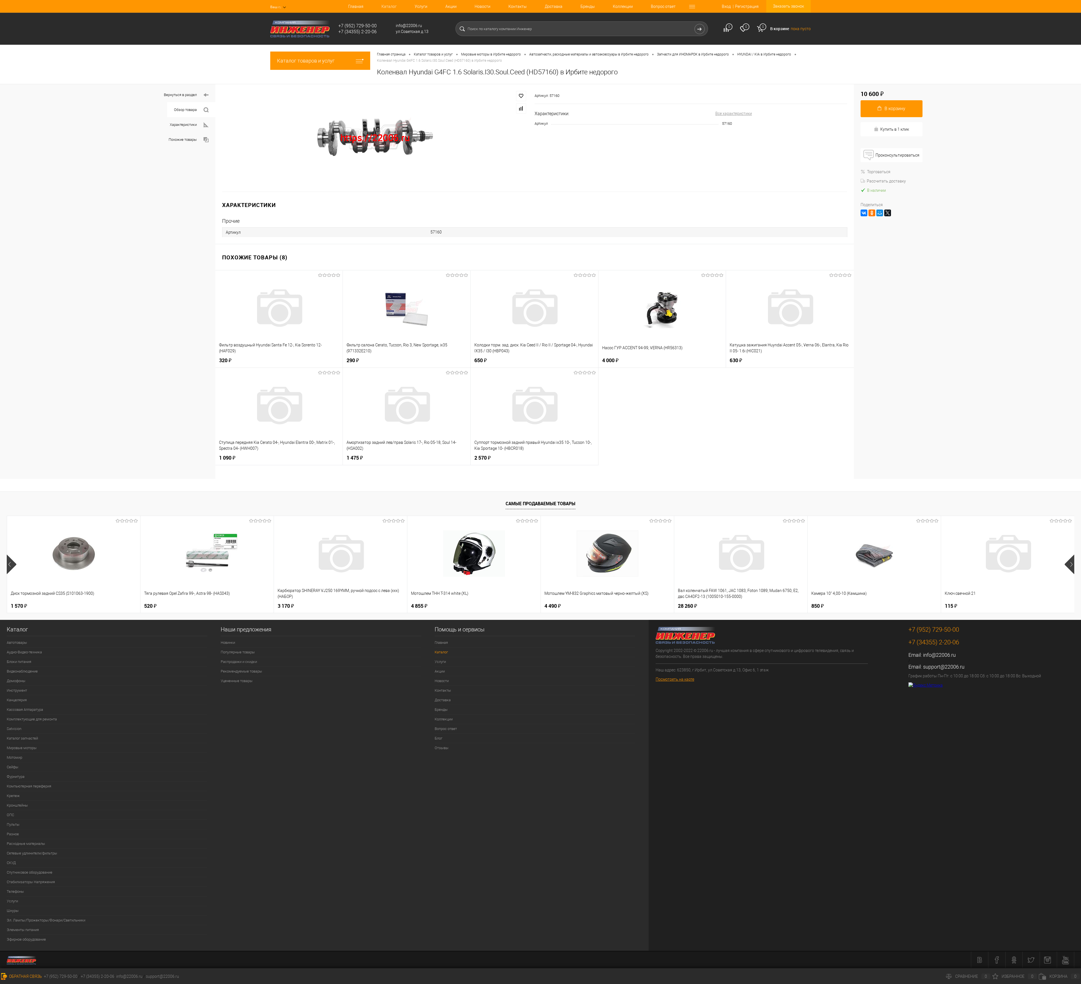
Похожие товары (183, 139)
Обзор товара (185, 110)
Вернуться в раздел (180, 95)
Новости (482, 6)
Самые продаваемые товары (540, 503)
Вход (726, 6)
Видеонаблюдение (22, 671)
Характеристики (183, 125)
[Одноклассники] (871, 213)
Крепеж (13, 796)
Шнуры (13, 911)
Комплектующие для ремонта (32, 719)
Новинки (228, 642)
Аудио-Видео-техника (24, 652)
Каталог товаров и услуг (306, 61)
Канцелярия (17, 700)
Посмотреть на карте (675, 679)
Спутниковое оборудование (29, 872)
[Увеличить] (374, 138)
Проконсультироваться (897, 155)
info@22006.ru (939, 655)
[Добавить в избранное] (521, 96)
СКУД (11, 863)
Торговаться (878, 172)
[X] (887, 213)
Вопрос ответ (663, 6)
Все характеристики (733, 113)
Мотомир (14, 757)
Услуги (421, 6)
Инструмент (17, 690)
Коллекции (623, 6)
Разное (13, 834)
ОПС (10, 815)
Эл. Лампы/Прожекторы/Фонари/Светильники (46, 920)
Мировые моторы (22, 748)
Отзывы (441, 748)
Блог (438, 738)
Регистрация (747, 6)
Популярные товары (238, 652)
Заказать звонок (788, 6)
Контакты (517, 6)
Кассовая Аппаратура (25, 709)
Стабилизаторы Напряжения (31, 882)
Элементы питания (23, 930)
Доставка (553, 6)
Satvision (14, 729)
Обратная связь (25, 976)
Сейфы (12, 767)
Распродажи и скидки (239, 662)
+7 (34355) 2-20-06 (97, 976)
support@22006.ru (943, 667)
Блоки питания (19, 662)
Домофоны (16, 681)
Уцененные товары (237, 681)
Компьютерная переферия (29, 786)
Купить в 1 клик (894, 129)
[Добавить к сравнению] (521, 108)
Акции (451, 6)
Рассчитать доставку (886, 181)
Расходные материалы (26, 843)
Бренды (587, 6)
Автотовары (17, 642)
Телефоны (15, 891)
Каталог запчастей (22, 738)
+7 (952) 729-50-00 (60, 976)
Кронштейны (17, 805)
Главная (355, 6)
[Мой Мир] (879, 213)
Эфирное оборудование (26, 939)
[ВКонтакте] (864, 213)
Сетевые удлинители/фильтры (32, 853)
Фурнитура (15, 776)
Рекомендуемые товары (241, 671)
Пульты (13, 824)
